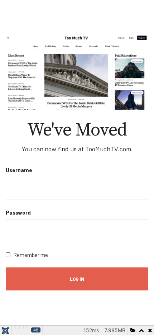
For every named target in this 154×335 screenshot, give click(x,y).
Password (18, 212)
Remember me (30, 255)
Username (19, 170)
